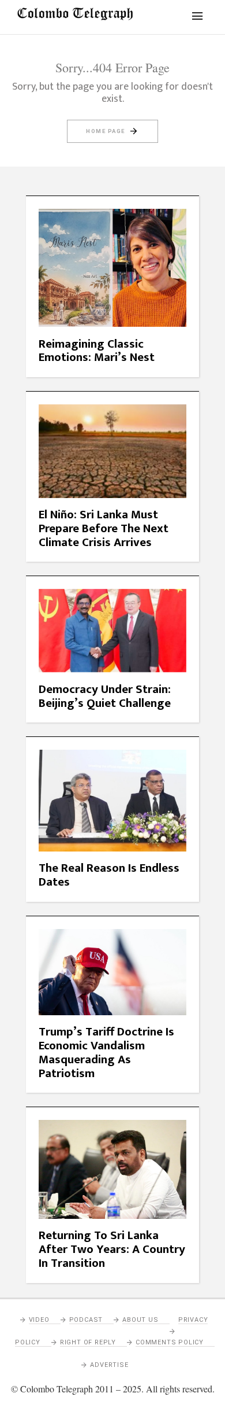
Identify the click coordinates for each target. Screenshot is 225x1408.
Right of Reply (88, 1342)
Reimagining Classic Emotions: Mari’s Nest (97, 351)
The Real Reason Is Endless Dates (109, 875)
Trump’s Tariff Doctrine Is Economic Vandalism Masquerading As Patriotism (106, 1052)
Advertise (109, 1365)
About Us (140, 1320)
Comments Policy (170, 1342)
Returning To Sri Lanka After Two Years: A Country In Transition (112, 1249)
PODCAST (86, 1320)
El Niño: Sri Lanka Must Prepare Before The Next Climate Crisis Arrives (103, 528)
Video (39, 1320)
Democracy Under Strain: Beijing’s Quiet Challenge (105, 696)
